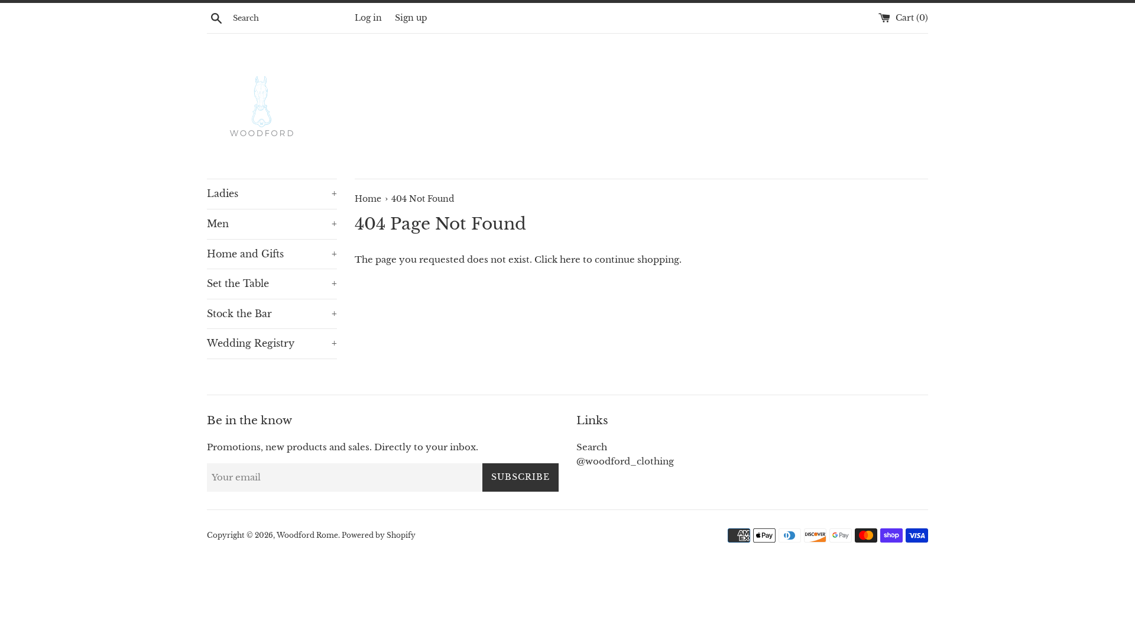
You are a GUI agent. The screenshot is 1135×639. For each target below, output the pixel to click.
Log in (368, 18)
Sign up (411, 18)
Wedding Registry (272, 343)
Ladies (272, 193)
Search (591, 447)
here (570, 259)
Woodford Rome (307, 535)
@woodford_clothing (625, 461)
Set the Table (272, 283)
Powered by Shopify (379, 535)
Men (272, 224)
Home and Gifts (272, 254)
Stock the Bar (272, 314)
